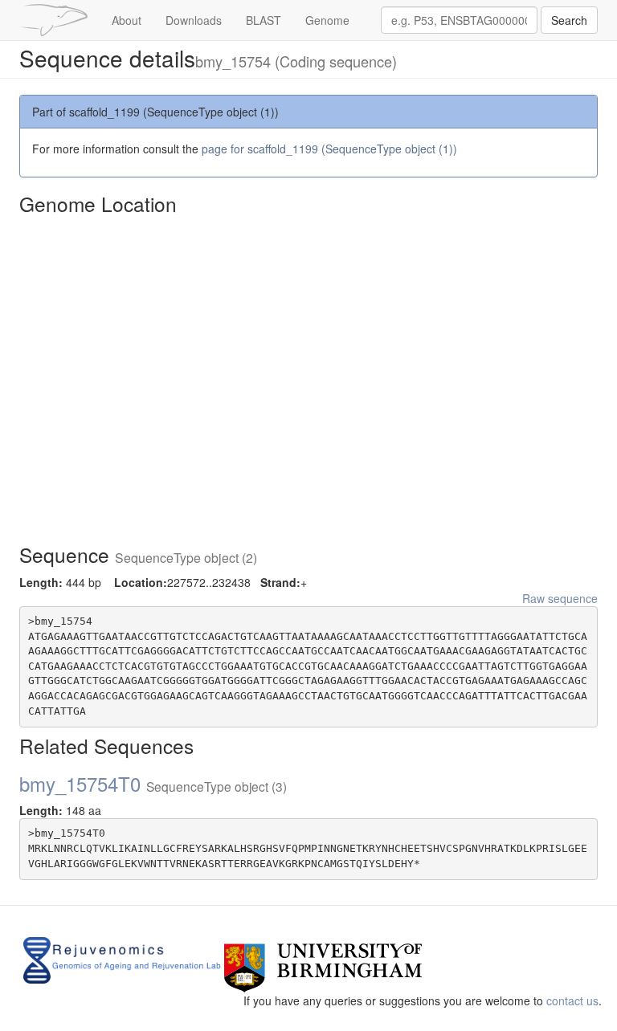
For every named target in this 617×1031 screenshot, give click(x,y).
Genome (327, 20)
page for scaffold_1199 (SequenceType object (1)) (329, 149)
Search (569, 20)
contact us (572, 1000)
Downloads (193, 20)
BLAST (263, 20)
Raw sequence (560, 598)
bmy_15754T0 (153, 783)
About (126, 20)
